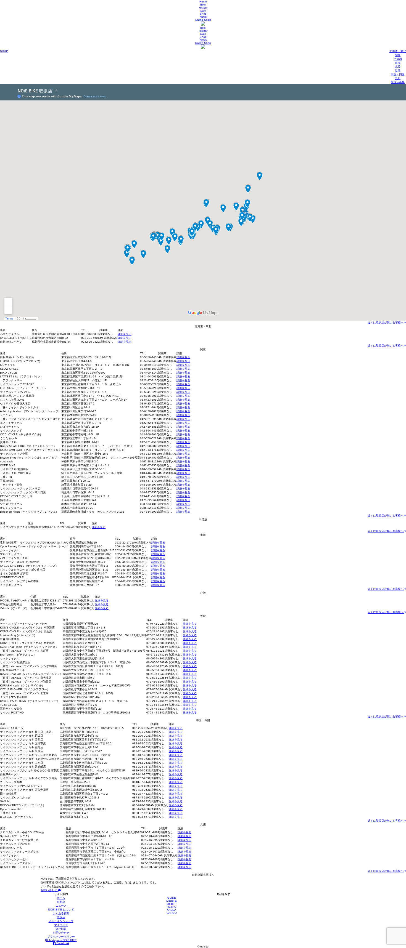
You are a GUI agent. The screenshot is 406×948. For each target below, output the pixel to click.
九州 (397, 78)
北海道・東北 (397, 51)
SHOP (4, 50)
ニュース (61, 905)
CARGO (172, 912)
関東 (397, 55)
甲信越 (398, 58)
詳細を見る (124, 333)
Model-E (171, 900)
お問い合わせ (49, 890)
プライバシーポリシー (61, 936)
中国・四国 (398, 74)
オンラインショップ (61, 921)
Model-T (172, 903)
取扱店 (61, 917)
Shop (203, 13)
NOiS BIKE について (61, 909)
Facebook (62, 943)
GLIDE (171, 897)
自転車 (61, 901)
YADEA (171, 909)
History (203, 7)
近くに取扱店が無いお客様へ (386, 322)
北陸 (397, 66)
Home (203, 1)
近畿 (397, 70)
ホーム (61, 897)
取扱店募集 (398, 82)
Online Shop (203, 19)
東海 (397, 62)
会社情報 (61, 928)
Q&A (203, 10)
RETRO (171, 906)
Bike (203, 4)
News (203, 16)
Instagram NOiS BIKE (62, 940)
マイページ (61, 924)
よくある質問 (61, 913)
